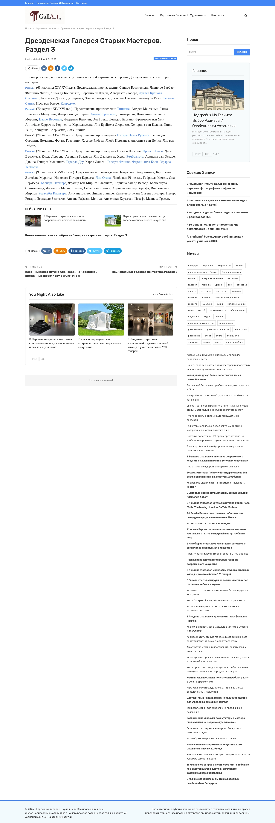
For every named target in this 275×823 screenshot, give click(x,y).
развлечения (195, 329)
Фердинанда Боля (145, 162)
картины (193, 297)
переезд (219, 316)
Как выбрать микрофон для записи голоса (211, 738)
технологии (233, 335)
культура (207, 304)
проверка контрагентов (201, 323)
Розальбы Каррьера (52, 193)
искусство (221, 291)
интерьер (206, 291)
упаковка (193, 342)
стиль (219, 335)
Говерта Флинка (118, 162)
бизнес (192, 278)
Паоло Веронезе (50, 119)
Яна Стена (103, 177)
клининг (206, 297)
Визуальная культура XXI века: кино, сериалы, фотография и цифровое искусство (212, 188)
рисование (194, 335)
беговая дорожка (231, 272)
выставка (232, 278)
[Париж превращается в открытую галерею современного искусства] (113, 221)
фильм (206, 342)
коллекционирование (227, 297)
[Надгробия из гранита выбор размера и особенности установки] (218, 95)
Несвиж (240, 265)
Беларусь (193, 265)
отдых (207, 316)
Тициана (123, 109)
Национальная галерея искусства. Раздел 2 (144, 272)
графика (206, 284)
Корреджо (68, 103)
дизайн (219, 284)
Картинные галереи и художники (55, 3)
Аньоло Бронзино (103, 114)
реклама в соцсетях (218, 329)
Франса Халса (153, 151)
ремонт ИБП (240, 329)
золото (192, 291)
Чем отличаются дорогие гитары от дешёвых (213, 466)
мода (191, 310)
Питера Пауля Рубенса (133, 135)
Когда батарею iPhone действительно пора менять (216, 600)
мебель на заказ (236, 304)
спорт (208, 335)
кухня (220, 304)
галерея (192, 284)
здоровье (242, 284)
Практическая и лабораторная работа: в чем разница (217, 553)
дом (230, 284)
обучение (193, 316)
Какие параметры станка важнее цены (209, 523)
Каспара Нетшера (53, 183)
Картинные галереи (165, 59)
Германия (208, 265)
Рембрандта (134, 156)
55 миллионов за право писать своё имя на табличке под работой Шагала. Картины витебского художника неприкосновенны (218, 768)
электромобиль (234, 342)
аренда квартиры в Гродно (202, 272)
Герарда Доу (74, 162)
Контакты (81, 3)
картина (236, 291)
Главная (29, 3)
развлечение (226, 323)
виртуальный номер (212, 278)
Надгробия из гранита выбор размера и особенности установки (214, 120)
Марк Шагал (224, 265)
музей (201, 310)
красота (192, 304)
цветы (218, 342)
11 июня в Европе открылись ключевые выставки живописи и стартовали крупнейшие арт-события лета (216, 533)
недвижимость (218, 310)
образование (237, 310)
